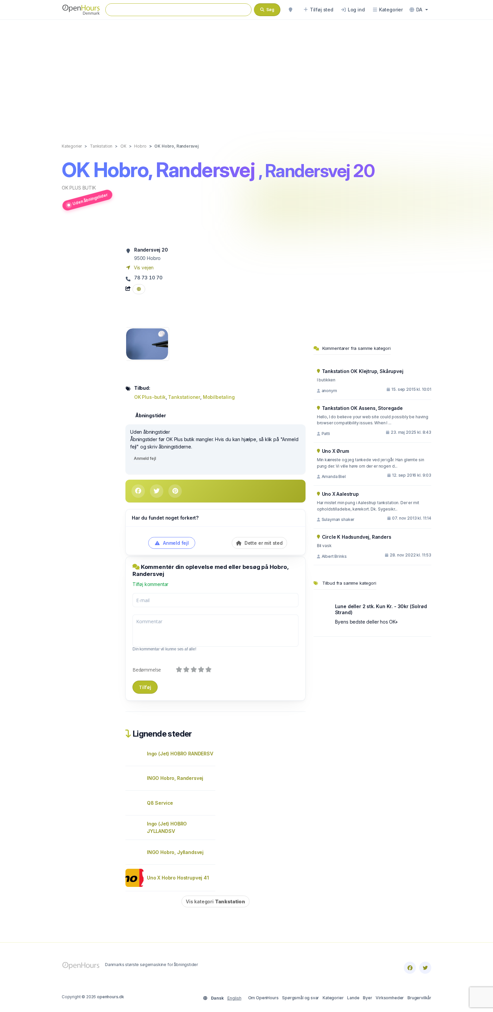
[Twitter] (425, 968)
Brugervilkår (419, 997)
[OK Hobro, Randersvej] (147, 343)
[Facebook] (410, 968)
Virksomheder (390, 997)
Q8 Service (160, 803)
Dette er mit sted (263, 543)
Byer (367, 997)
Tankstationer (184, 397)
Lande (353, 997)
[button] (418, 9)
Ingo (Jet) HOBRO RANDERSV (180, 753)
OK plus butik (79, 188)
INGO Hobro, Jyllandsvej (175, 852)
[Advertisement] (246, 74)
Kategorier (333, 997)
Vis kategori (215, 901)
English (234, 998)
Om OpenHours (263, 997)
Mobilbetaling (219, 397)
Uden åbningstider (90, 199)
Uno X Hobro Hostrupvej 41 (178, 878)
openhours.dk (110, 996)
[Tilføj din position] (290, 9)
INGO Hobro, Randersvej (175, 778)
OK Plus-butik (150, 397)
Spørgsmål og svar (300, 997)
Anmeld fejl (145, 458)
